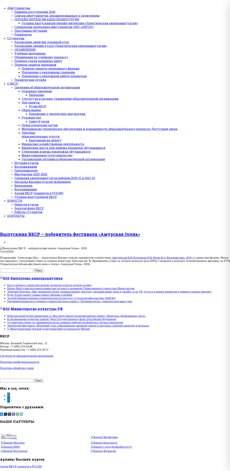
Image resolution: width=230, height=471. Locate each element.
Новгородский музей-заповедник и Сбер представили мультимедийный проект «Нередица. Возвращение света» (76, 315)
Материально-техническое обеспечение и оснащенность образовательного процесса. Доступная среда (99, 129)
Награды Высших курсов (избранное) (42, 182)
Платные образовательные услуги (40, 134)
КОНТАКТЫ (16, 216)
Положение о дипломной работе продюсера (54, 76)
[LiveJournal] (9, 414)
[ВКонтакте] (1, 414)
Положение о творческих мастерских (57, 114)
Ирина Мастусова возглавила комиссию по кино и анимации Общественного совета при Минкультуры (71, 288)
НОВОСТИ (14, 200)
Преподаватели (26, 170)
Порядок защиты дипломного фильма (50, 68)
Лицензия (36, 95)
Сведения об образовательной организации (47, 87)
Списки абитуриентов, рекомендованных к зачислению (57, 15)
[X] (5, 414)
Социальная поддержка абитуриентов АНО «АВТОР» (53, 27)
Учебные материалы (30, 53)
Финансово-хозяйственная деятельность (53, 144)
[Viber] (13, 414)
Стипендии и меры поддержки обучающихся (56, 151)
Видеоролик (23, 185)
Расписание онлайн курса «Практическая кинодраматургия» (60, 46)
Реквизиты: (23, 34)
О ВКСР (12, 83)
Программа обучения (30, 31)
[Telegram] (21, 414)
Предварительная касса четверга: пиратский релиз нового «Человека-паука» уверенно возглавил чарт (69, 301)
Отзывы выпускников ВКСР (35, 197)
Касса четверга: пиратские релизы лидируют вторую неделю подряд (49, 285)
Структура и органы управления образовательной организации (70, 99)
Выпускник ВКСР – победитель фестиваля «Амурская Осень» (70, 234)
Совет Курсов (39, 121)
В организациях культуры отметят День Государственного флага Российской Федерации (61, 319)
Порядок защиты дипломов (35, 65)
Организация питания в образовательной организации (63, 159)
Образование (31, 110)
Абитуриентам (18, 8)
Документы (31, 102)
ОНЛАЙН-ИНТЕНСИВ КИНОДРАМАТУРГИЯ (46, 19)
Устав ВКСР (37, 106)
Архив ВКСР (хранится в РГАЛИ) (38, 193)
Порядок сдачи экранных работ (38, 61)
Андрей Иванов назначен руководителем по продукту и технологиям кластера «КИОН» (61, 298)
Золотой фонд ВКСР (29, 208)
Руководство (31, 117)
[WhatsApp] (17, 414)
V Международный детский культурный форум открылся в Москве (48, 328)
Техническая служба (30, 80)
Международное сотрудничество (47, 155)
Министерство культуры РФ (37, 308)
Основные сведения (37, 91)
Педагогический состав (40, 125)
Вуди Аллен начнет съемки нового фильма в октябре (39, 294)
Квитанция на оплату (45, 140)
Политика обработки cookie (17, 368)
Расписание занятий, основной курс (41, 42)
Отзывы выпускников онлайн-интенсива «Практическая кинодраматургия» (80, 23)
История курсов (26, 163)
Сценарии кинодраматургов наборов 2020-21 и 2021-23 (54, 178)
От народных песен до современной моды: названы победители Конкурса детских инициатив (65, 322)
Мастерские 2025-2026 (30, 174)
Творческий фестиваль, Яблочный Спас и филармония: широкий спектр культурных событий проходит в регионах (78, 325)
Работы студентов (28, 212)
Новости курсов (26, 204)
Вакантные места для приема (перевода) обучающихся (63, 148)
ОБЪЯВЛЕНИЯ (25, 49)
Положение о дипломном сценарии (48, 72)
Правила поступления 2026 (34, 12)
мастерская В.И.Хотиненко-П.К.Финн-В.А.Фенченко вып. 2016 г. (153, 257)
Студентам (15, 38)
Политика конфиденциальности (19, 361)
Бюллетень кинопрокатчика (37, 278)
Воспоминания (25, 167)
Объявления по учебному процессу (41, 57)
